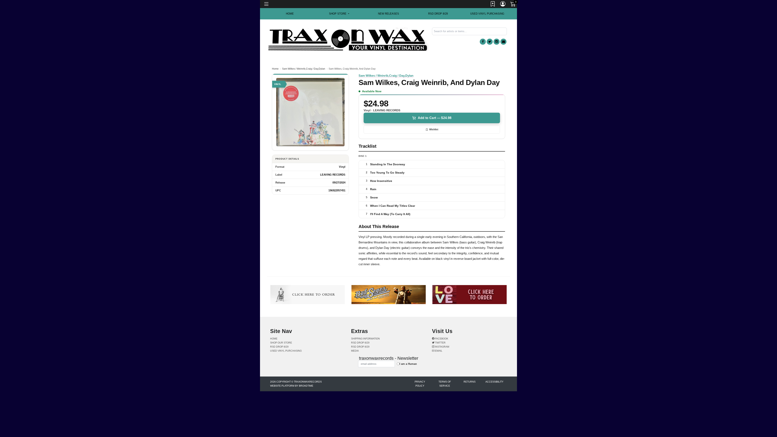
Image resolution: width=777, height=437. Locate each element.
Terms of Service (444, 383)
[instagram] (496, 41)
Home (275, 68)
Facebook (441, 338)
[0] (513, 5)
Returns (470, 381)
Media (355, 350)
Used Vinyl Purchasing (487, 13)
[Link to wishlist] (493, 4)
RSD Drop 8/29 (438, 13)
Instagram (441, 346)
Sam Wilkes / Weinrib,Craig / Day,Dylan (303, 68)
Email (438, 350)
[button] (339, 13)
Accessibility (494, 381)
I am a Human (408, 363)
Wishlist (433, 129)
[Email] (503, 41)
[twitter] (489, 41)
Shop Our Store (281, 342)
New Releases (388, 13)
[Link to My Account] (503, 4)
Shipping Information (365, 338)
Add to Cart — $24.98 (434, 118)
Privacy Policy (420, 383)
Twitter (440, 342)
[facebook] (482, 41)
